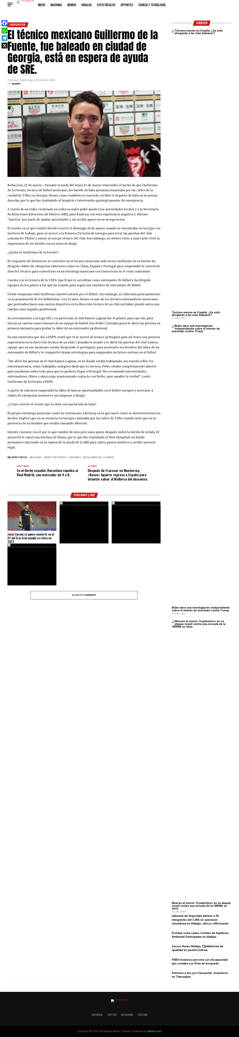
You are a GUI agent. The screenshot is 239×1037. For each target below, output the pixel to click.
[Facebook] (4, 23)
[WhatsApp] (4, 30)
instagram (127, 1015)
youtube (143, 1015)
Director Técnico (56, 457)
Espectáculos (106, 5)
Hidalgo (86, 5)
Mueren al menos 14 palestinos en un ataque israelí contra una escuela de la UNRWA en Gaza (201, 906)
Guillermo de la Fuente (99, 457)
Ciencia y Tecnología (151, 5)
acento (16, 83)
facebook (97, 1015)
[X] (4, 45)
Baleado (36, 457)
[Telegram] (4, 38)
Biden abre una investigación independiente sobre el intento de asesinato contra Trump (201, 609)
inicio (41, 5)
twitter (111, 1015)
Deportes (127, 5)
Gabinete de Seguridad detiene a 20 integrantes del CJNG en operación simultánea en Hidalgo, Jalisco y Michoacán (200, 919)
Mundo (71, 5)
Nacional (56, 5)
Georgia (76, 457)
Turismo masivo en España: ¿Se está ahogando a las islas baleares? (196, 314)
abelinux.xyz (154, 1031)
